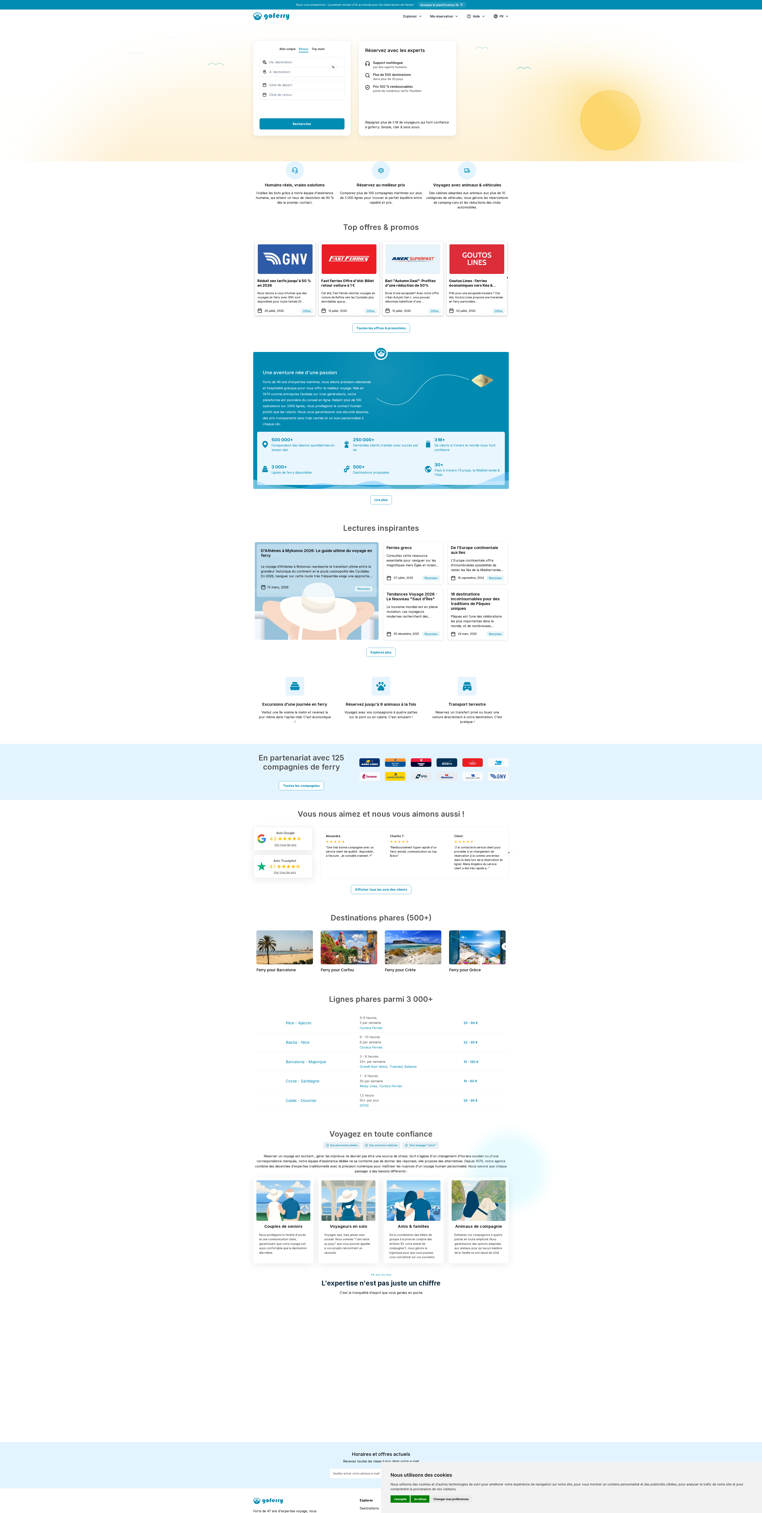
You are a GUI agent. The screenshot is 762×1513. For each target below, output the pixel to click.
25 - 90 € (471, 1023)
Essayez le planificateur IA (439, 5)
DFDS (364, 1105)
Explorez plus (381, 652)
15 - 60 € (470, 1081)
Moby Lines (368, 1086)
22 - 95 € (471, 1042)
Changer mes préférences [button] (451, 1499)
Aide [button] (476, 16)
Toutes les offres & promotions (381, 328)
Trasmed (395, 1067)
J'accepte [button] (400, 1499)
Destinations (369, 1508)
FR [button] (501, 16)
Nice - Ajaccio (298, 1023)
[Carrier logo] (369, 762)
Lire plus (381, 500)
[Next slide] (507, 277)
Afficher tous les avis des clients (381, 889)
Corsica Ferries (371, 1028)
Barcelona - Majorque (306, 1061)
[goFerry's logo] (272, 16)
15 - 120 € (471, 1062)
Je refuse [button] (420, 1499)
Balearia (410, 1067)
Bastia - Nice (297, 1042)
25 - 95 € (471, 1100)
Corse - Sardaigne (302, 1081)
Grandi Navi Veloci (373, 1067)
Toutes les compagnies (301, 786)
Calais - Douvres (301, 1100)
